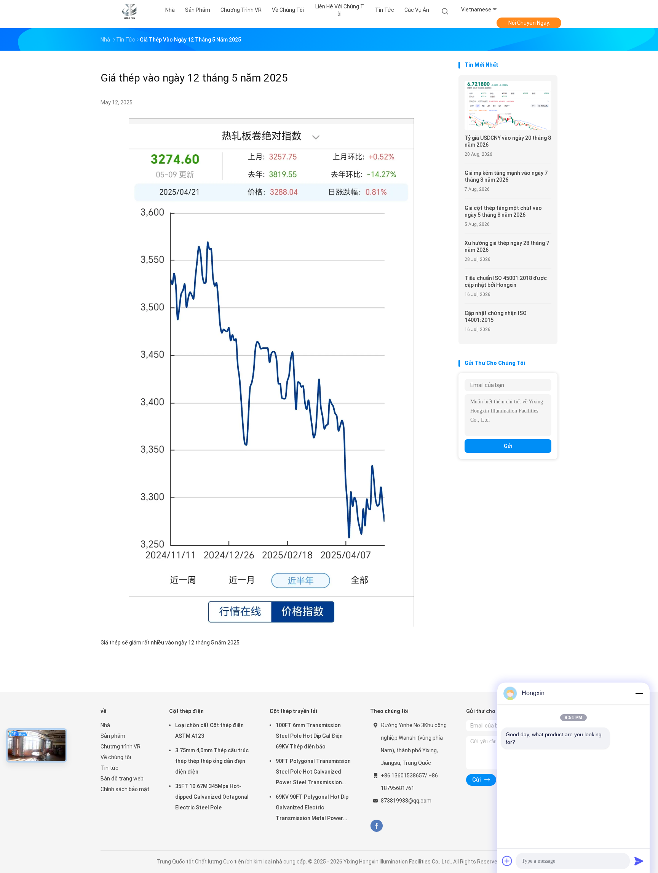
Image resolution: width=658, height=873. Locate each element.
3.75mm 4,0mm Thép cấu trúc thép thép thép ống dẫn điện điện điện (212, 761)
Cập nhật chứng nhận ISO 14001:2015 (496, 316)
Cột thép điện (186, 711)
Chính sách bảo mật (125, 789)
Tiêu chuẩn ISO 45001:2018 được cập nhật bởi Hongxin (506, 281)
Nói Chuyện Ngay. (529, 23)
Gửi (508, 446)
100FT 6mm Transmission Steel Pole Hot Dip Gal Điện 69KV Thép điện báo (309, 736)
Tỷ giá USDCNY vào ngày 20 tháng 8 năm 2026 (508, 141)
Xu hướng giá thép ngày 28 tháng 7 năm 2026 (507, 246)
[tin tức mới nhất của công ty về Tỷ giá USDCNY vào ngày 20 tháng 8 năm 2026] (508, 127)
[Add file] (507, 860)
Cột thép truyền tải (293, 711)
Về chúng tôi (116, 757)
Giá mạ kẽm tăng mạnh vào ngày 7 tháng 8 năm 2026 (506, 176)
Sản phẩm (113, 736)
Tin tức (109, 768)
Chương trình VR (121, 746)
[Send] (639, 860)
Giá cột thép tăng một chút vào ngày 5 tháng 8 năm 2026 (503, 211)
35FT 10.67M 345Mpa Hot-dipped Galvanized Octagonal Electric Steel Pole (212, 797)
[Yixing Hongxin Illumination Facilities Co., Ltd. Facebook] (376, 826)
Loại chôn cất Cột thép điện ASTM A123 (209, 730)
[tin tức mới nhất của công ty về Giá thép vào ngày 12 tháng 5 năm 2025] (271, 624)
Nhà (105, 725)
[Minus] (639, 693)
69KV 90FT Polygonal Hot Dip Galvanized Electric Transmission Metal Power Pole (312, 808)
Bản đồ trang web (122, 778)
